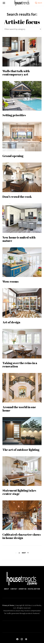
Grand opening (12, 156)
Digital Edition (34, 589)
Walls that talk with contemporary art (16, 72)
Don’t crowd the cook (17, 197)
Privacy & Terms (8, 605)
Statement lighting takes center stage (19, 492)
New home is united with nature (18, 239)
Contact (13, 589)
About (6, 589)
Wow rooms (10, 281)
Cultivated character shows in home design (21, 536)
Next (24, 553)
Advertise (23, 589)
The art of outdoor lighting (20, 450)
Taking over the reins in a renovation (19, 364)
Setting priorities (14, 115)
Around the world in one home (19, 408)
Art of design (11, 322)
